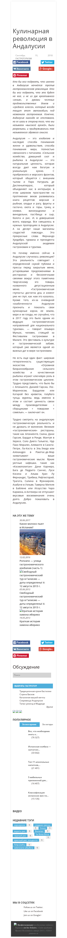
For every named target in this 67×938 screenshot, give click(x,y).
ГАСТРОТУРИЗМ (23, 58)
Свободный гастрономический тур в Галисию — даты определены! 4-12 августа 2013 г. (32, 600)
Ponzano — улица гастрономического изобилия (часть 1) (32, 564)
